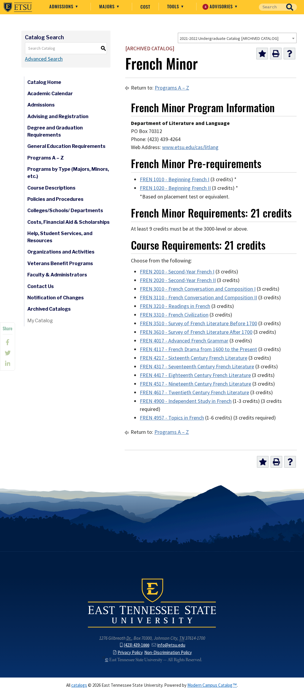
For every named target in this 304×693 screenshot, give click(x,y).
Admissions (62, 6)
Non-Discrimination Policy (168, 653)
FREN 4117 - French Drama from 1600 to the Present (198, 349)
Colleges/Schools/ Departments (65, 210)
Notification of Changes (55, 298)
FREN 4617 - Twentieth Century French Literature (194, 392)
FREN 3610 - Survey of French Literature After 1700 (196, 332)
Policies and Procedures (55, 199)
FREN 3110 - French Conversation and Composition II (198, 297)
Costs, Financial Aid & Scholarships (68, 222)
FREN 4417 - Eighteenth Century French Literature (195, 375)
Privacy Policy (130, 653)
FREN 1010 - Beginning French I (174, 179)
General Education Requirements (66, 146)
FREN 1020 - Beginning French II (175, 188)
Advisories (220, 6)
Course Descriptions (51, 188)
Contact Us (40, 286)
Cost (145, 6)
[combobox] (237, 38)
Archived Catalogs (49, 309)
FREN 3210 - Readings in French (175, 306)
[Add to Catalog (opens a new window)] (262, 54)
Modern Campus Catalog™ (212, 685)
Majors (107, 6)
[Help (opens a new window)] (289, 54)
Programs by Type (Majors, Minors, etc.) (68, 172)
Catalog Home (44, 82)
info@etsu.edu (171, 645)
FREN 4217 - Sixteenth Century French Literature (193, 358)
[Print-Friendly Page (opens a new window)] (276, 54)
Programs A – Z (45, 158)
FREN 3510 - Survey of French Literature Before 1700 (198, 323)
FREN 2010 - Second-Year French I (177, 271)
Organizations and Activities (60, 252)
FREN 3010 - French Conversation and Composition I (198, 288)
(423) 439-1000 (136, 645)
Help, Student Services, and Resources (59, 237)
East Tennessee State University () (18, 7)
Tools (173, 6)
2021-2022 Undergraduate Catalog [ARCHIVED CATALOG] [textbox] (229, 38)
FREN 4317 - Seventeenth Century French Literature (197, 366)
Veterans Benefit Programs (60, 263)
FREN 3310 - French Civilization (174, 314)
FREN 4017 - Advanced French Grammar (184, 340)
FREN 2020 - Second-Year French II (178, 280)
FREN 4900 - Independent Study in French (186, 401)
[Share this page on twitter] (7, 353)
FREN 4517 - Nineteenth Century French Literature (195, 383)
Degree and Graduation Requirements (55, 131)
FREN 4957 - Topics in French (172, 417)
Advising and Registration (57, 116)
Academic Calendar (50, 93)
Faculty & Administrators (57, 275)
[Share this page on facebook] (7, 342)
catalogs (79, 685)
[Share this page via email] (7, 364)
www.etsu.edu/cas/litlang (190, 147)
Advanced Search (44, 58)
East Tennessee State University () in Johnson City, (152, 603)
